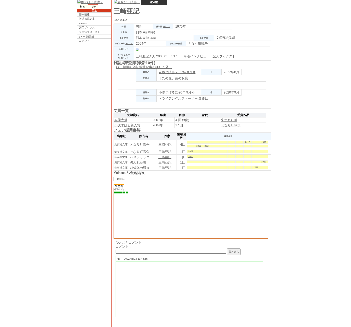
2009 (190, 151)
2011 (256, 167)
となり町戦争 (198, 43)
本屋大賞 (120, 120)
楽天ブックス (87, 27)
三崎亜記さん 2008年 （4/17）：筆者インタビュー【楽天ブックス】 (186, 56)
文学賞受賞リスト (89, 31)
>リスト (166, 26)
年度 (163, 115)
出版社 (121, 136)
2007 (207, 146)
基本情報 (84, 14)
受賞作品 (243, 115)
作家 (167, 136)
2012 (247, 142)
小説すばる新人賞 (127, 125)
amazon (83, 23)
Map (82, 6)
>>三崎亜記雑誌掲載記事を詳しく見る (144, 67)
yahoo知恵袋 (86, 36)
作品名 (143, 136)
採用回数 (181, 136)
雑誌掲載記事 (87, 18)
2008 (198, 146)
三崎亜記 (164, 144)
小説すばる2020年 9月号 (177, 92)
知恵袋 (119, 186)
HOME (154, 2)
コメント (84, 40)
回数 (182, 115)
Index (93, 6)
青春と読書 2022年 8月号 (177, 72)
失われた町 (229, 120)
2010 (263, 142)
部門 (205, 115)
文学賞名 (133, 115)
